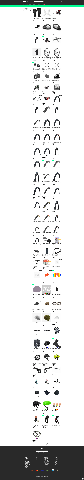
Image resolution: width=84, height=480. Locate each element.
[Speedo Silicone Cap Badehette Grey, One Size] (36, 289)
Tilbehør (33, 4)
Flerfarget (25, 412)
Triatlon (36, 4)
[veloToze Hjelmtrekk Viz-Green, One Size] (46, 405)
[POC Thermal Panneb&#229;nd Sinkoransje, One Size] (46, 275)
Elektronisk (25, 137)
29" (24, 159)
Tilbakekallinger (46, 464)
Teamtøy (56, 462)
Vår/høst (25, 336)
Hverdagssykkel (24, 416)
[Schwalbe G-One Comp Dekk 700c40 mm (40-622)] (56, 122)
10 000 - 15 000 (25, 73)
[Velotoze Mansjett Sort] (56, 405)
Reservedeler (24, 425)
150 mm (25, 250)
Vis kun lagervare (26, 9)
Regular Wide (25, 109)
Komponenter (30, 4)
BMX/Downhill (25, 330)
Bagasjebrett (25, 30)
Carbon (24, 232)
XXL (24, 377)
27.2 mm (25, 243)
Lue (24, 80)
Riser (24, 306)
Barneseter (25, 48)
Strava (36, 459)
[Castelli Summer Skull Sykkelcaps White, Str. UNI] (56, 318)
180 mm (25, 251)
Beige (24, 406)
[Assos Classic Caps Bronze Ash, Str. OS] (46, 303)
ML (24, 378)
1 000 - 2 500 (25, 70)
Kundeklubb (26, 466)
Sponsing (56, 461)
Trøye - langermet (26, 315)
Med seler (25, 288)
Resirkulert (25, 87)
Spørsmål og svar (46, 462)
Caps (24, 79)
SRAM (24, 272)
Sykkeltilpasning (24, 428)
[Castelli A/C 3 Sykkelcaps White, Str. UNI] (36, 318)
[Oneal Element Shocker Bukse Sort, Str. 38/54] (56, 419)
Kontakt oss (56, 458)
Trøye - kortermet (26, 314)
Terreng (25, 257)
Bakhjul (24, 150)
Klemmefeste (25, 101)
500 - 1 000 (25, 69)
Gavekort (26, 457)
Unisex (24, 204)
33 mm (24, 123)
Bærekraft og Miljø (27, 464)
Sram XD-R (25, 171)
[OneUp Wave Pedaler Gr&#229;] (36, 434)
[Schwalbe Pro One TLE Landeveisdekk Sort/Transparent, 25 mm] (56, 205)
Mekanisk (25, 138)
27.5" (24, 56)
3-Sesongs (25, 395)
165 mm (25, 381)
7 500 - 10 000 (25, 72)
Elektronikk (25, 34)
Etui (24, 208)
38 (24, 347)
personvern (41, 452)
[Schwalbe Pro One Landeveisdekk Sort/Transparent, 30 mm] (46, 205)
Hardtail (25, 369)
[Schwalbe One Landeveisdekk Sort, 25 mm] (46, 176)
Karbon (24, 341)
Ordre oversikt (27, 461)
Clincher (25, 130)
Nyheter (26, 460)
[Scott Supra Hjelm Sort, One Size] (36, 405)
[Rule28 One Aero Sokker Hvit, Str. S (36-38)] (46, 12)
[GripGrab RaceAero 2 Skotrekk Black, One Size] (56, 343)
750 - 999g (25, 365)
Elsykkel (25, 35)
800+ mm (25, 300)
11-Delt (24, 144)
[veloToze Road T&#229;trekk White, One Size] (36, 419)
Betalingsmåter (46, 457)
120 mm (25, 249)
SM (24, 373)
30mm (24, 304)
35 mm (24, 125)
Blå (24, 407)
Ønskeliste (26, 463)
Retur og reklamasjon (46, 461)
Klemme (25, 141)
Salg (44, 4)
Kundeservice (45, 459)
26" (24, 217)
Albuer (24, 90)
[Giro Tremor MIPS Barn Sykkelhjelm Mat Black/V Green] (46, 343)
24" (24, 216)
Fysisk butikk (56, 457)
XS (24, 110)
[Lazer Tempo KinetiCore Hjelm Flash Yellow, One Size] (56, 357)
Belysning (25, 31)
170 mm (25, 382)
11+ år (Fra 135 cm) (26, 239)
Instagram (37, 458)
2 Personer (25, 55)
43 (24, 351)
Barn (24, 46)
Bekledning (26, 4)
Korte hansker (25, 235)
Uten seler (25, 277)
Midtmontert (25, 228)
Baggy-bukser (25, 280)
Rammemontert (25, 225)
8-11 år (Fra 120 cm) (26, 240)
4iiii (24, 59)
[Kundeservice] (53, 1)
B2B (55, 464)
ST (24, 374)
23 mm (24, 119)
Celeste (25, 410)
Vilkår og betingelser (46, 463)
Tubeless (25, 131)
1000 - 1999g (25, 389)
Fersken (25, 411)
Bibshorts (25, 276)
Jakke (24, 313)
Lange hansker (25, 236)
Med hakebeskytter (26, 319)
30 (24, 292)
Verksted (56, 463)
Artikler (26, 467)
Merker (26, 465)
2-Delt (24, 146)
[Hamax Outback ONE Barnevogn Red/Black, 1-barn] (56, 12)
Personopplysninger (27, 462)
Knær (24, 91)
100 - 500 (25, 68)
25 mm (24, 120)
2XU (24, 58)
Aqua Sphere (25, 23)
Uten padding (25, 285)
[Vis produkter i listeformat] (30, 10)
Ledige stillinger (57, 459)
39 (24, 348)
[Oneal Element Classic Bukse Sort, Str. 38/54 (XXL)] (46, 419)
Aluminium (25, 154)
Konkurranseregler (46, 458)
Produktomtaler (46, 460)
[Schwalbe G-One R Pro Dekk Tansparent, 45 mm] (46, 136)
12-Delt (24, 145)
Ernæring (39, 4)
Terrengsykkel (24, 420)
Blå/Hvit (25, 408)
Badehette (25, 44)
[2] (47, 443)
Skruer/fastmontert (26, 102)
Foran (24, 262)
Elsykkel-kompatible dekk (26, 134)
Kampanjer (26, 458)
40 (24, 349)
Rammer (24, 424)
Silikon (24, 213)
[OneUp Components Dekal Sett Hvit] (46, 289)
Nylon (24, 212)
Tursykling (42, 4)
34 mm (24, 124)
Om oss (55, 460)
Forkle (24, 265)
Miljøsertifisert (25, 86)
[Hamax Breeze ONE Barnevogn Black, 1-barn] (36, 27)
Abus (24, 20)
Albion (24, 21)
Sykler (23, 4)
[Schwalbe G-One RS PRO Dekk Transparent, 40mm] (56, 136)
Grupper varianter (26, 8)
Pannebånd (25, 82)
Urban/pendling (25, 97)
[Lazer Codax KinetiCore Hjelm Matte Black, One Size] (46, 357)
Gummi (24, 340)
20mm (24, 303)
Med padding (25, 284)
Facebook (37, 457)
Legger (24, 92)
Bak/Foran (25, 261)
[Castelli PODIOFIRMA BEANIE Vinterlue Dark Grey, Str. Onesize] (46, 318)
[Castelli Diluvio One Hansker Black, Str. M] (36, 52)
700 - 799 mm (25, 299)
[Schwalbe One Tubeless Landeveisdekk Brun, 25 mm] (46, 190)
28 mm (24, 121)
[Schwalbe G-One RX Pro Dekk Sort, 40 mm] (46, 151)
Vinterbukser (25, 281)
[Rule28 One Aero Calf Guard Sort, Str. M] (36, 12)
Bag (24, 45)
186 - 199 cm (25, 357)
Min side (26, 459)
